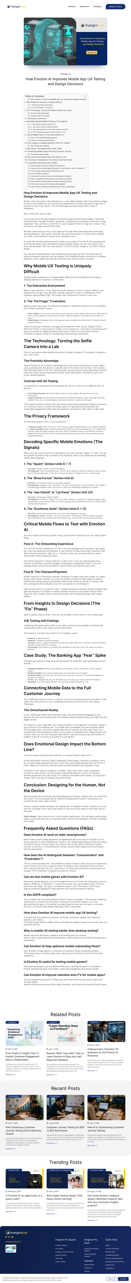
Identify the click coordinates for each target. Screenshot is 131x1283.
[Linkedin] (6, 1237)
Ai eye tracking (14, 1096)
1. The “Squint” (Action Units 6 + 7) (43, 124)
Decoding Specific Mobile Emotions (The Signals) (47, 121)
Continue (123, 1279)
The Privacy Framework (37, 118)
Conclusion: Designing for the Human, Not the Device (50, 160)
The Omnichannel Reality (39, 154)
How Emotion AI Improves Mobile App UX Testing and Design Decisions (58, 99)
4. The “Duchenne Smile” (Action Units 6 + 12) (48, 132)
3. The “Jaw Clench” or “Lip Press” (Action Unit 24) (49, 129)
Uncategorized (66, 1170)
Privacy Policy (57, 1280)
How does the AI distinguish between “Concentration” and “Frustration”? (58, 168)
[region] (65, 1278)
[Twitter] (9, 1237)
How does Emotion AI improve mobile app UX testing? (51, 176)
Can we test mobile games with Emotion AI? (47, 171)
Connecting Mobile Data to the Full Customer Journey (49, 151)
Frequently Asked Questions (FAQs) (42, 163)
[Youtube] (12, 1237)
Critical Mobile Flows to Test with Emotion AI (45, 135)
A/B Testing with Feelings (39, 146)
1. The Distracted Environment (41, 105)
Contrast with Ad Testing (40, 116)
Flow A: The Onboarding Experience (43, 138)
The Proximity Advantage (39, 113)
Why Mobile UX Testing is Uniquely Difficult (44, 102)
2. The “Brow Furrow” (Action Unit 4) (44, 127)
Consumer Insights (96, 1170)
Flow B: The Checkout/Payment (42, 140)
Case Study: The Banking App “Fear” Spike (44, 149)
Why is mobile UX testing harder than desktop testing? (51, 179)
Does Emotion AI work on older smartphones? (48, 166)
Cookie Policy (47, 1280)
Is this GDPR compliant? (40, 173)
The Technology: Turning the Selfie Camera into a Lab (49, 110)
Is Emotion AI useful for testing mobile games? (48, 184)
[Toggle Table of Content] (84, 96)
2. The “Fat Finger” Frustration (41, 108)
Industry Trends (14, 1170)
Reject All (111, 1279)
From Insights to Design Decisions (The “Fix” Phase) (48, 143)
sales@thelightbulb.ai (13, 1242)
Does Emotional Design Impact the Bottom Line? (47, 157)
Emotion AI (65, 74)
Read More (10, 1075)
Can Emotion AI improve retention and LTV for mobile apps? (53, 187)
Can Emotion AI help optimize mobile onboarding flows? (51, 181)
